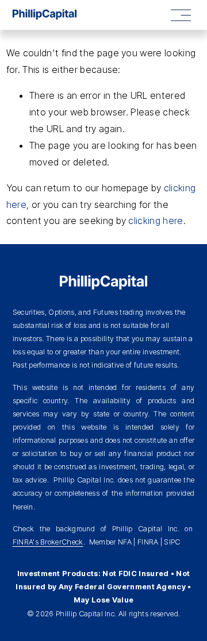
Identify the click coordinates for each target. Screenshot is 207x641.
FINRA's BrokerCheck (48, 542)
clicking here (155, 220)
